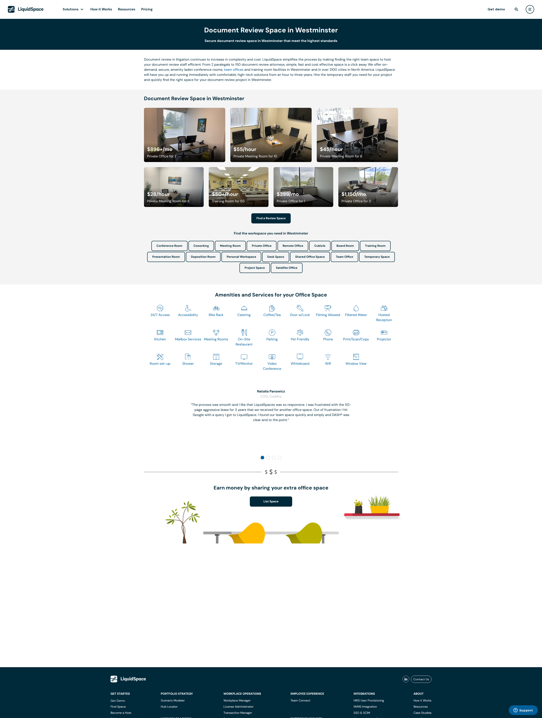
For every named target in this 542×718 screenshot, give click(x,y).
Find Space (118, 707)
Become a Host (121, 713)
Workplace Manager (236, 701)
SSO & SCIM (362, 713)
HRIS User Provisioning (369, 701)
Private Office (261, 246)
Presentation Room (166, 257)
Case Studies (422, 713)
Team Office (344, 257)
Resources (126, 9)
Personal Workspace (241, 257)
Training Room (375, 246)
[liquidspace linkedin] (405, 679)
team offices (234, 69)
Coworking (201, 246)
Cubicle (319, 246)
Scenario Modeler (173, 701)
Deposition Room (203, 257)
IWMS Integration (365, 707)
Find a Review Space (271, 218)
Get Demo (118, 701)
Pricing (147, 9)
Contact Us (421, 679)
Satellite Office (286, 268)
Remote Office (293, 246)
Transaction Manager (237, 713)
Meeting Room (230, 246)
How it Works (101, 9)
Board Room (345, 246)
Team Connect (300, 701)
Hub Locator (169, 707)
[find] (516, 9)
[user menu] (530, 9)
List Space (271, 501)
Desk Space (275, 257)
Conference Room (169, 246)
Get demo (496, 9)
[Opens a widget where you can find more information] (523, 710)
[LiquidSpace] (128, 679)
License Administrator (238, 707)
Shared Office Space (310, 257)
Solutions (71, 9)
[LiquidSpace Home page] (26, 9)
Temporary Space (377, 257)
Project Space (255, 268)
